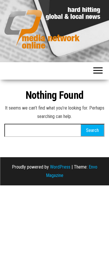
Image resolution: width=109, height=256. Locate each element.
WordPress (60, 167)
